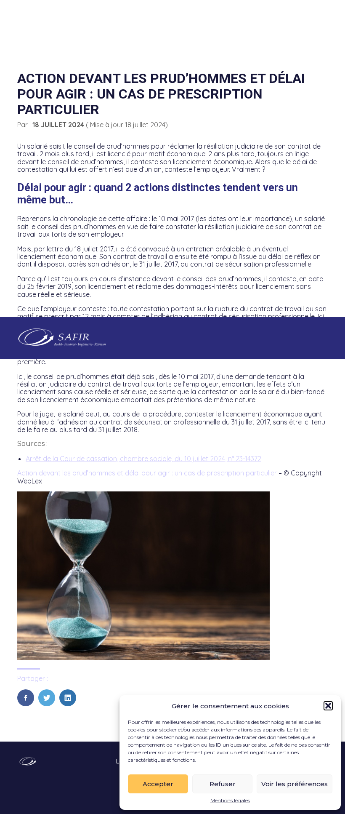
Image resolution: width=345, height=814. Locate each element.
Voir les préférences (294, 784)
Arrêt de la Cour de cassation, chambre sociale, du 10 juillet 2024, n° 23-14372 (143, 458)
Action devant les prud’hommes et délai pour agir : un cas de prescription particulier (147, 473)
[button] (328, 706)
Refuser (223, 784)
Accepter (158, 784)
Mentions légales (230, 800)
